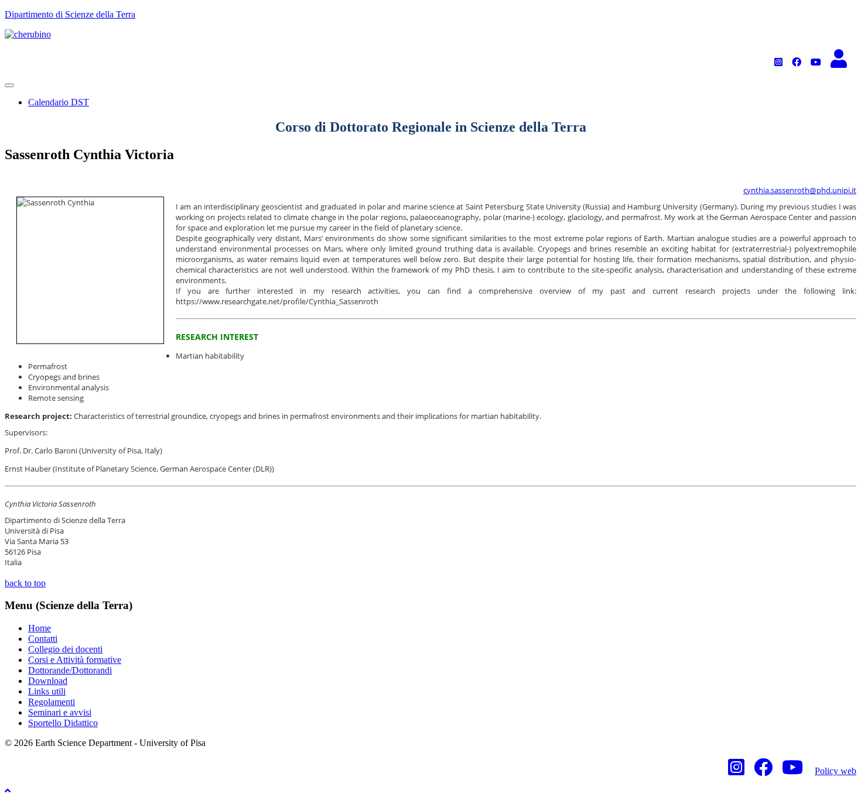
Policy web (835, 771)
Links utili (47, 691)
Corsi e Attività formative (74, 660)
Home (39, 628)
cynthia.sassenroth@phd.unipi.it (799, 190)
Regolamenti (51, 702)
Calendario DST (58, 102)
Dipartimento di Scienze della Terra (70, 14)
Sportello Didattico (63, 723)
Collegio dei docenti (65, 649)
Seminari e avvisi (59, 712)
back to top (25, 583)
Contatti (42, 639)
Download (47, 681)
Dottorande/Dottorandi (70, 670)
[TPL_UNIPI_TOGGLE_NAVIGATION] (9, 85)
